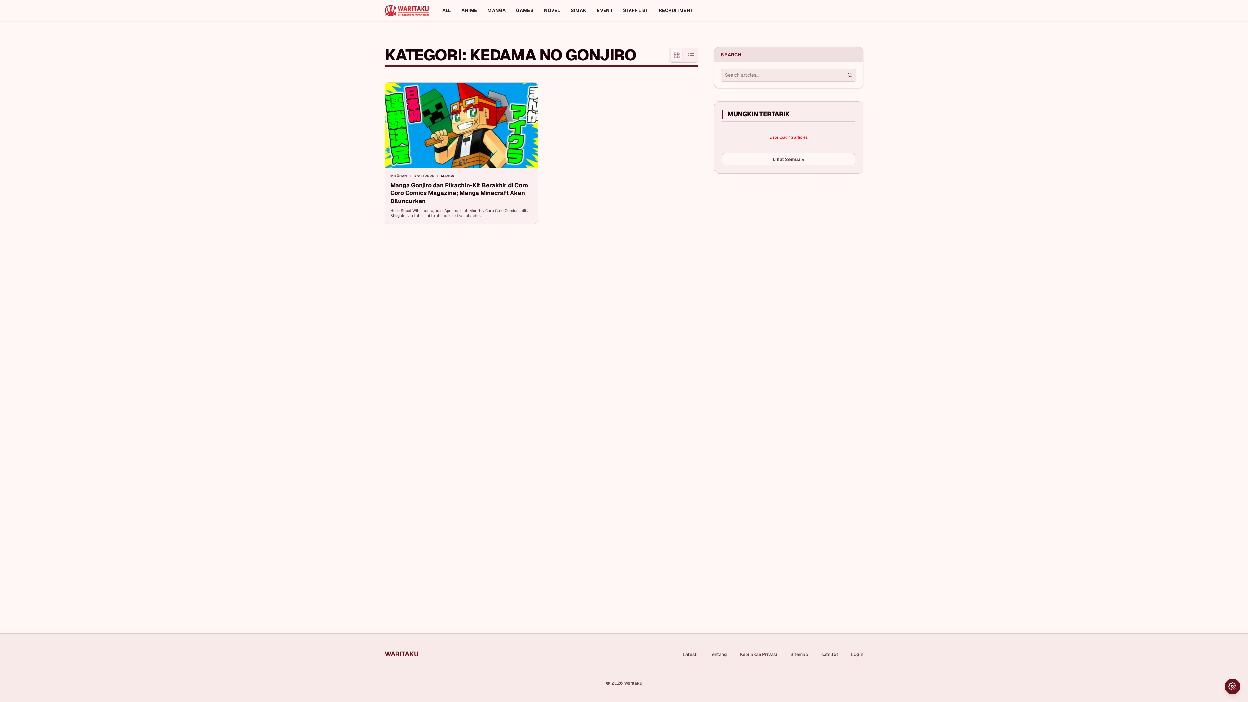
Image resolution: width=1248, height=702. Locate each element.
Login (857, 654)
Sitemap (799, 654)
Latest (690, 654)
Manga (497, 10)
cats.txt (829, 654)
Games (525, 10)
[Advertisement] (763, 227)
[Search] (849, 75)
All (446, 10)
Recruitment (676, 10)
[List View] (691, 55)
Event (605, 10)
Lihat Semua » (788, 159)
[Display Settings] (1232, 686)
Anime (469, 10)
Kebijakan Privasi (758, 654)
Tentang (718, 654)
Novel (552, 10)
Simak (579, 10)
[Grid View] (676, 55)
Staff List (635, 10)
